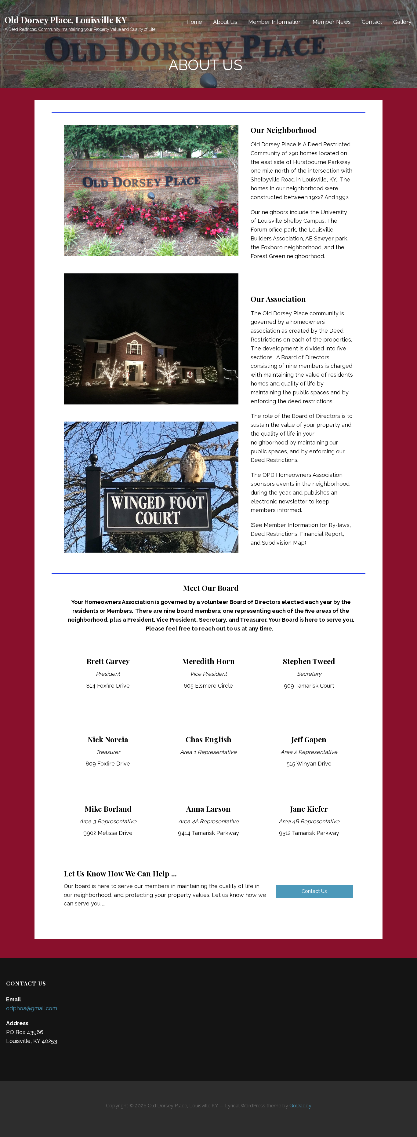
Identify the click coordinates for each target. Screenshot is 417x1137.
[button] (314, 891)
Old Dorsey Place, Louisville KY (66, 19)
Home (194, 22)
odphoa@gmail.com (31, 1008)
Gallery (402, 22)
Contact (372, 22)
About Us (225, 22)
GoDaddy (300, 1106)
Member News (332, 22)
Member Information (275, 22)
